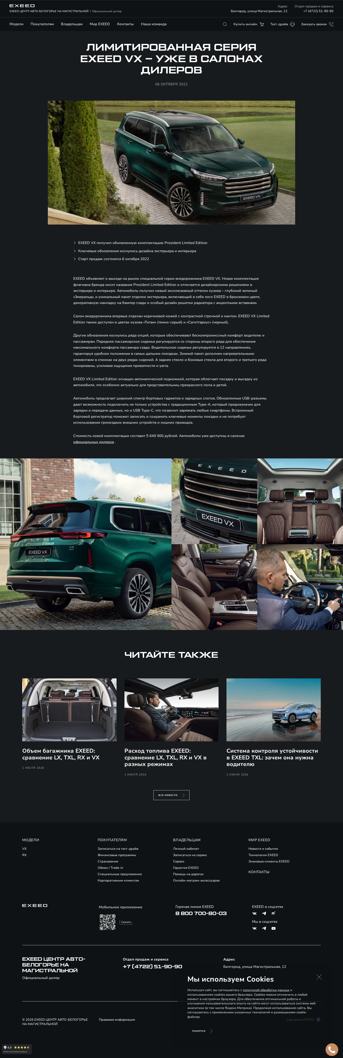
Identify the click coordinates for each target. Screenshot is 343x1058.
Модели (16, 24)
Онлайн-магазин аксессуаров (196, 880)
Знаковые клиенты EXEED (269, 861)
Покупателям (42, 24)
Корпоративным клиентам (118, 880)
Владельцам (72, 24)
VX (24, 848)
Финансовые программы (117, 855)
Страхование (108, 861)
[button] (319, 977)
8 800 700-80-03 (201, 913)
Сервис (178, 861)
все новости (168, 795)
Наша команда (154, 24)
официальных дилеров (93, 442)
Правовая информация (117, 1019)
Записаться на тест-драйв (118, 848)
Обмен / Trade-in (110, 867)
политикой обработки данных (266, 990)
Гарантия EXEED (186, 867)
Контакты (125, 24)
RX (24, 855)
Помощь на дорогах (188, 874)
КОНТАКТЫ (259, 872)
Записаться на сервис (190, 855)
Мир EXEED (100, 24)
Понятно (199, 1031)
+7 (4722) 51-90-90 (318, 11)
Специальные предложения (120, 874)
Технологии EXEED (263, 855)
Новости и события (263, 848)
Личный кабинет (186, 848)
